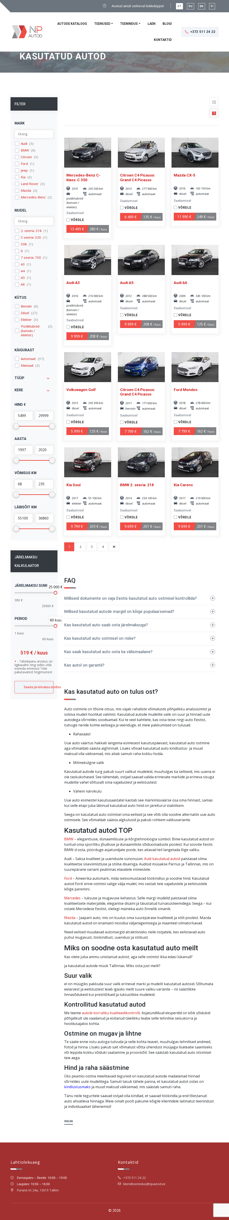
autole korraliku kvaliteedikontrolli (111, 1012)
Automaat (28, 359)
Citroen (26, 157)
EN (202, 6)
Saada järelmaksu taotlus (38, 687)
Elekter (26, 320)
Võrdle (77, 220)
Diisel (25, 313)
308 (24, 244)
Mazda (26, 190)
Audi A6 (180, 282)
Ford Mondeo (185, 389)
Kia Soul (73, 485)
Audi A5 (127, 282)
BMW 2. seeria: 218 (137, 485)
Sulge (68, 1121)
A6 (23, 284)
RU (191, 6)
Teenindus (129, 23)
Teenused (102, 23)
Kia (23, 177)
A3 (23, 264)
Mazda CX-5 (184, 175)
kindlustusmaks (77, 1086)
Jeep (24, 170)
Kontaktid (163, 40)
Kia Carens (183, 485)
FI (212, 6)
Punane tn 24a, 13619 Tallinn (38, 1190)
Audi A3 (73, 282)
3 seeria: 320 (31, 237)
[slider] (55, 593)
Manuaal (27, 365)
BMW (25, 150)
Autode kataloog (72, 23)
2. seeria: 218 (31, 231)
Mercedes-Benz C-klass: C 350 (83, 177)
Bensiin (26, 306)
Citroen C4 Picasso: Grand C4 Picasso (137, 177)
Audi (24, 143)
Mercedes (72, 898)
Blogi (167, 23)
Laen (151, 23)
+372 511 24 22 (134, 1178)
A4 (23, 271)
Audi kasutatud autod (162, 858)
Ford (24, 164)
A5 (23, 278)
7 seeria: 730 (31, 257)
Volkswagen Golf (81, 389)
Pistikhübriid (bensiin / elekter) (30, 330)
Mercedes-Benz (33, 197)
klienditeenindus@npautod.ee (144, 1184)
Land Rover (29, 184)
